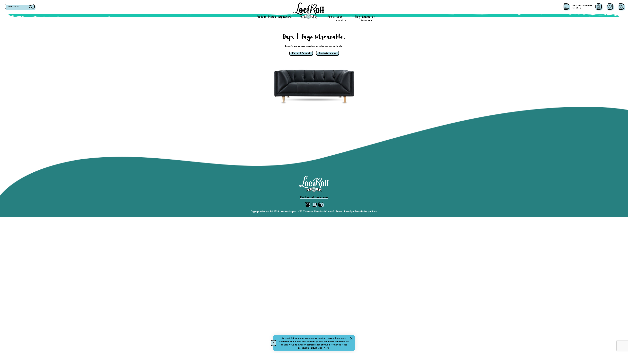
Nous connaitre (340, 18)
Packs (331, 16)
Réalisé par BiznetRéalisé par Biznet (360, 211)
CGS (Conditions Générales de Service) (316, 211)
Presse (339, 211)
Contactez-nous (327, 53)
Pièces (272, 16)
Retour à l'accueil (301, 53)
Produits (261, 16)
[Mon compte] (598, 6)
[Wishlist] (609, 6)
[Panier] (620, 6)
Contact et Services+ (367, 18)
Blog (357, 16)
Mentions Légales (289, 211)
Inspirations (285, 16)
